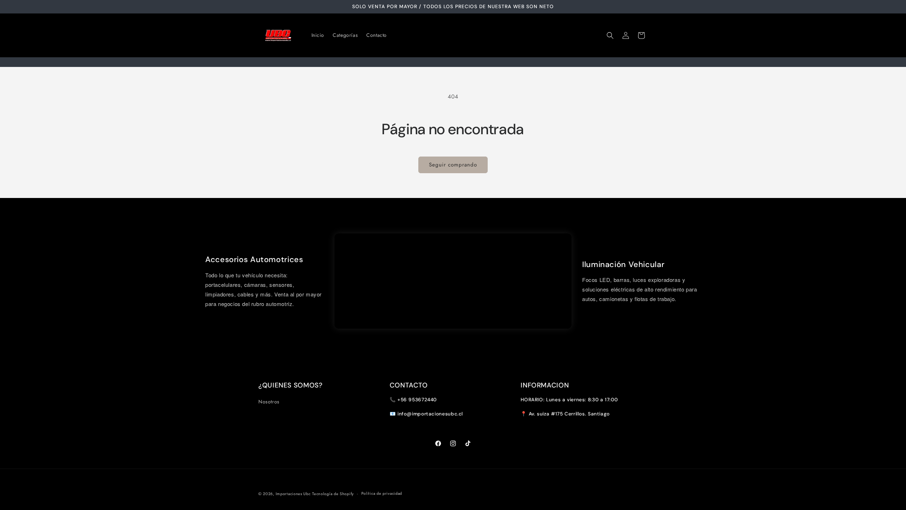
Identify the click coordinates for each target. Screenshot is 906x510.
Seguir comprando (453, 165)
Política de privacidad (381, 493)
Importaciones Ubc (293, 494)
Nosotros (269, 401)
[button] (610, 35)
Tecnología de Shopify (333, 494)
